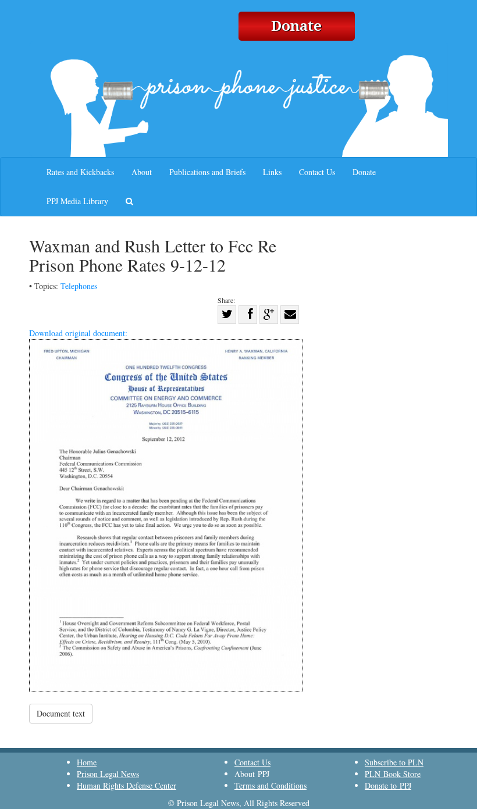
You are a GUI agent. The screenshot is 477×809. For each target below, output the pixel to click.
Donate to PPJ (388, 785)
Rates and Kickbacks (80, 171)
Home (87, 762)
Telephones (78, 285)
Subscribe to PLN (394, 762)
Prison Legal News (108, 773)
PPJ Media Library (77, 200)
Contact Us (317, 171)
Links (272, 171)
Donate (364, 171)
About (141, 171)
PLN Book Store (393, 773)
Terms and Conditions (270, 785)
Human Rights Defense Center (126, 785)
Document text (61, 713)
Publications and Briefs (207, 171)
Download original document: (78, 332)
